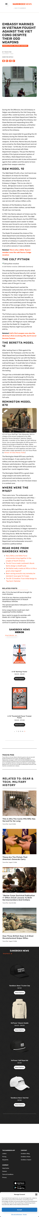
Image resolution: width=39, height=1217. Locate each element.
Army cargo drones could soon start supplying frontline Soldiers (15, 611)
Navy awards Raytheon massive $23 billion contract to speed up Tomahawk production (18, 622)
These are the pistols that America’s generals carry (15, 858)
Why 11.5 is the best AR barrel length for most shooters (17, 593)
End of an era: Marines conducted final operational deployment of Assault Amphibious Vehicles (16, 599)
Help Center (5, 1168)
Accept (19, 1210)
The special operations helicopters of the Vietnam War (17, 606)
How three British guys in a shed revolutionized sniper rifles (18, 937)
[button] (36, 1194)
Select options (19, 678)
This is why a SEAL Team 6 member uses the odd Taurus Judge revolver (16, 252)
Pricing (4, 1156)
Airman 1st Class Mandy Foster (14, 452)
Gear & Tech (8, 46)
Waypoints (5, 1160)
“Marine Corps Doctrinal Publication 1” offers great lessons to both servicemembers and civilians (19, 897)
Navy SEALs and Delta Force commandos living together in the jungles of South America (18, 558)
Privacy (25, 1214)
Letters (4, 1153)
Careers (4, 1171)
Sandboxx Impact (26, 1160)
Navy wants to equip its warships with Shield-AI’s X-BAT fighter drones (16, 616)
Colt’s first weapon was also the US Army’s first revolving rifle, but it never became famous (19, 335)
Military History (20, 46)
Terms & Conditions (7, 1174)
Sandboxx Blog (25, 1153)
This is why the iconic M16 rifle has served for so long (19, 820)
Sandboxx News (25, 1156)
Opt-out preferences (16, 1214)
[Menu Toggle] (6, 4)
